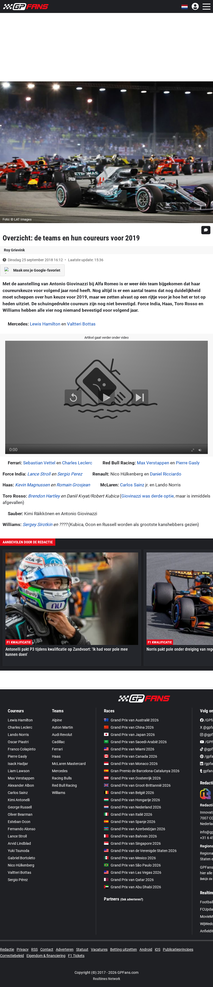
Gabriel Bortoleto (21, 858)
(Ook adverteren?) (131, 899)
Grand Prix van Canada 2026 (134, 756)
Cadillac (58, 742)
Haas (56, 756)
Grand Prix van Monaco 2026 (134, 764)
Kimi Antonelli (19, 800)
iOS (157, 949)
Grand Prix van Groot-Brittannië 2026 (141, 785)
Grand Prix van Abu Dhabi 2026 (136, 887)
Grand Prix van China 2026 (132, 727)
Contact (46, 949)
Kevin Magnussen (32, 484)
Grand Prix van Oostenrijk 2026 (136, 778)
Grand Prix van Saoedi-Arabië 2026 (139, 742)
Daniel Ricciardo (165, 474)
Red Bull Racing (64, 785)
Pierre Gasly (187, 462)
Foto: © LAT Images (17, 219)
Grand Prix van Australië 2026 (135, 720)
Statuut (82, 949)
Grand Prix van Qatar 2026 (132, 880)
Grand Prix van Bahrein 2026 (134, 836)
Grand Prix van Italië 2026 (131, 814)
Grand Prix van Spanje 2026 (133, 822)
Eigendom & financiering (45, 956)
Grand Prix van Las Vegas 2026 (136, 872)
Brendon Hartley (44, 496)
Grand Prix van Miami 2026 (132, 749)
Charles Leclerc (77, 462)
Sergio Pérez (18, 880)
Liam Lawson (19, 771)
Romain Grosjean (73, 484)
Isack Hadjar (18, 764)
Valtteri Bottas (81, 323)
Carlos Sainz (132, 484)
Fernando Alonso (21, 829)
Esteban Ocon (19, 822)
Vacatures (99, 949)
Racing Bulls (62, 778)
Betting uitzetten (123, 949)
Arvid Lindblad (19, 843)
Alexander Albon (21, 785)
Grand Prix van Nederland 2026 (136, 807)
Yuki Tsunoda (18, 851)
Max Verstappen (153, 462)
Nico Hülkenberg (21, 865)
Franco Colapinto (22, 749)
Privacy (23, 949)
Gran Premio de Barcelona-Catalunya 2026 (145, 771)
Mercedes (60, 771)
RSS (34, 949)
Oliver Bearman (20, 814)
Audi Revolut (62, 735)
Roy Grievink (14, 250)
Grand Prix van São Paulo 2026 (136, 865)
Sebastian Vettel (39, 462)
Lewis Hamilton (45, 323)
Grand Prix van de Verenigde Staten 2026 (144, 851)
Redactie (7, 949)
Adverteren (65, 949)
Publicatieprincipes (178, 949)
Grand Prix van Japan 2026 (133, 735)
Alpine (57, 720)
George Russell (20, 807)
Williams (58, 793)
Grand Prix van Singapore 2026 (136, 843)
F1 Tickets (76, 956)
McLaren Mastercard (69, 764)
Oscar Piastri (18, 742)
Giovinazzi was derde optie (147, 496)
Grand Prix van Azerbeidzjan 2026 (138, 829)
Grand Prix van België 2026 (132, 793)
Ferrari (57, 749)
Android (145, 949)
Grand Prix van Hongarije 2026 (135, 800)
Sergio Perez (69, 474)
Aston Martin (62, 727)
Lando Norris (18, 735)
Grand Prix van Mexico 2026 (133, 858)
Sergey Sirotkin (37, 524)
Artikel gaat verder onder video (106, 337)
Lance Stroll (38, 474)
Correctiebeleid (12, 956)
